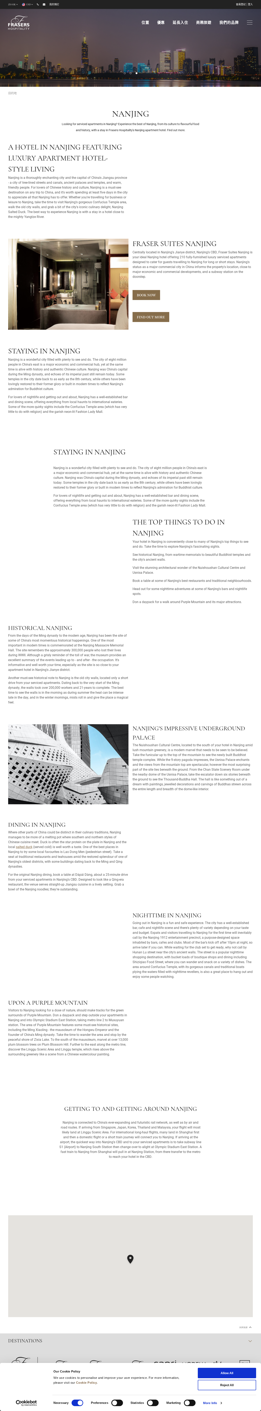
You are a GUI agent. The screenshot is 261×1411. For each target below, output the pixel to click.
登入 (250, 4)
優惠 (161, 23)
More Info (210, 1403)
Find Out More (151, 317)
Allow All (227, 1373)
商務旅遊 (203, 23)
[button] (125, 73)
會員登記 (241, 4)
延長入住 (180, 23)
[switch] (117, 1403)
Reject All (227, 1385)
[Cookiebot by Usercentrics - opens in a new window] (26, 1403)
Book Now (146, 295)
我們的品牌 (229, 23)
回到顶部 (243, 1327)
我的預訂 (54, 4)
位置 (145, 23)
